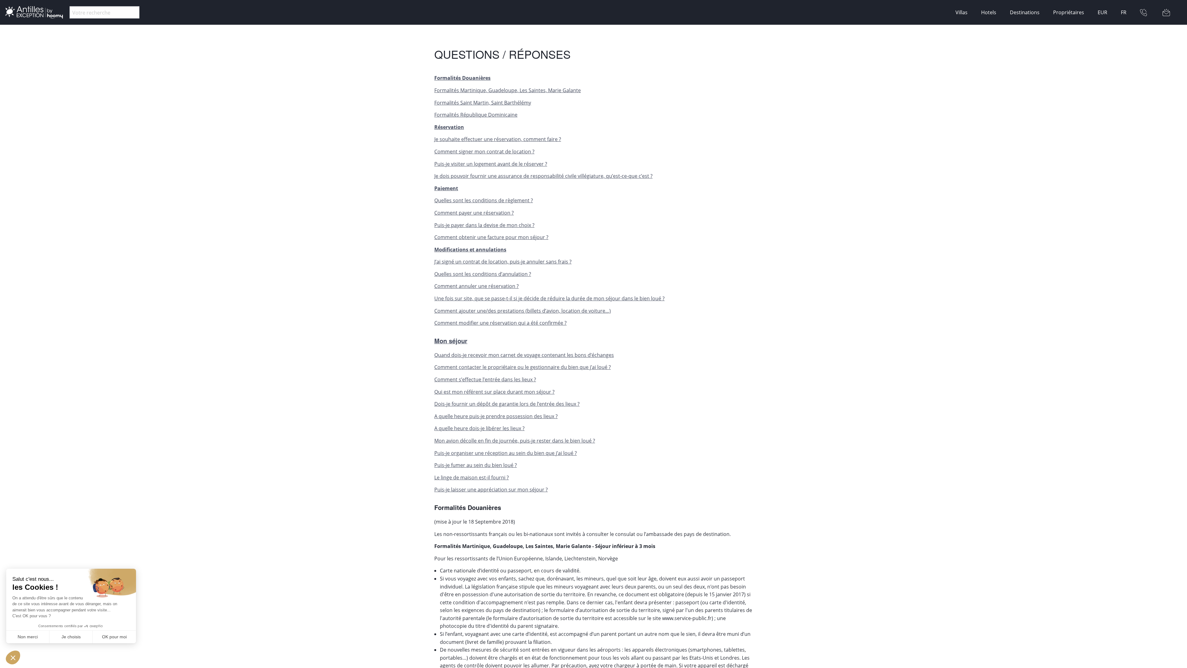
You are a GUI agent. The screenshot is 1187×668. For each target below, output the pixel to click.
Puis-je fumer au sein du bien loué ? (475, 465)
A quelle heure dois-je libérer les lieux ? (479, 428)
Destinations (1025, 12)
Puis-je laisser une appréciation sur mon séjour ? (491, 489)
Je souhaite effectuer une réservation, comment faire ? (497, 139)
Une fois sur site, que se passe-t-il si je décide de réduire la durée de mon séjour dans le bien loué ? (549, 298)
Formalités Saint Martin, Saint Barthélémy (482, 102)
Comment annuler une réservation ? (476, 286)
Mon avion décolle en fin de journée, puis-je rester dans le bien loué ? (514, 440)
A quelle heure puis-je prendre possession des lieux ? (496, 416)
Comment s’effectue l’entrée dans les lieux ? (485, 379)
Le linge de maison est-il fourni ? (471, 477)
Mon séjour (450, 340)
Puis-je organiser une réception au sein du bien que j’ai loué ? (505, 453)
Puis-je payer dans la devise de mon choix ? (484, 225)
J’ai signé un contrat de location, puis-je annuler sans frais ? (503, 261)
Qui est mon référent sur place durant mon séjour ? (494, 391)
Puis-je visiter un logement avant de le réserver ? (490, 164)
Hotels (988, 12)
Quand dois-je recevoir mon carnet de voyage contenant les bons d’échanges (524, 355)
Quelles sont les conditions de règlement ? (483, 200)
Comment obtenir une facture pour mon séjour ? (491, 237)
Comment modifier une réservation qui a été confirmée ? (500, 322)
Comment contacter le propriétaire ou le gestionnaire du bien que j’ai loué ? (522, 367)
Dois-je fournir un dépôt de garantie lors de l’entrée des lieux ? (507, 403)
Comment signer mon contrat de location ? (484, 151)
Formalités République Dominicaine (475, 114)
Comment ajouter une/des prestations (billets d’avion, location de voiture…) (522, 310)
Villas (961, 12)
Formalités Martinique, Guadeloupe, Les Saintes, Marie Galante (507, 90)
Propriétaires (1068, 12)
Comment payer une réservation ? (474, 212)
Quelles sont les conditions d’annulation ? (482, 274)
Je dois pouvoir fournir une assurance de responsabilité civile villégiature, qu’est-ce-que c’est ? (543, 176)
